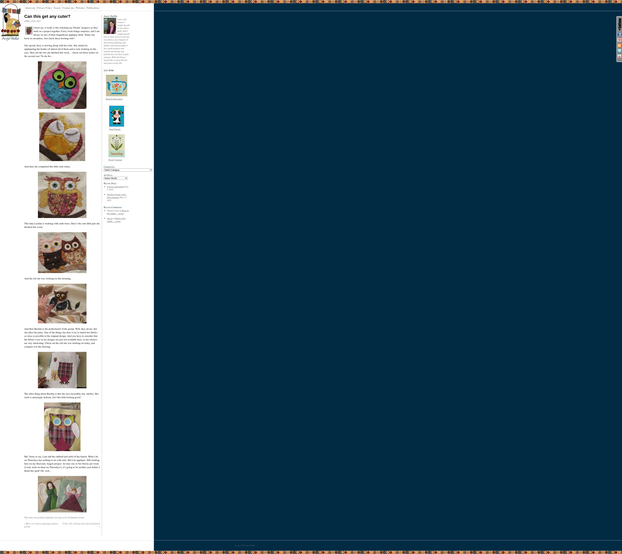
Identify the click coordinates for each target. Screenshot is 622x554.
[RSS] (619, 45)
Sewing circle (61, 517)
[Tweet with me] (619, 51)
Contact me (68, 7)
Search (57, 7)
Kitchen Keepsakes (114, 98)
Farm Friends (115, 129)
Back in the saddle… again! (118, 212)
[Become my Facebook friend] (619, 34)
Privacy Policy (44, 7)
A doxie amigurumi (115, 186)
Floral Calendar (115, 159)
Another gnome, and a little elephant (116, 196)
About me (30, 7)
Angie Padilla (9, 10)
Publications (93, 7)
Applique (50, 517)
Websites (80, 7)
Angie (109, 218)
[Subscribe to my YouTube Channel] (619, 56)
